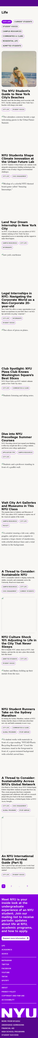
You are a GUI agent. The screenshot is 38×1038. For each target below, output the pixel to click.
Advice (5, 954)
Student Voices (18, 109)
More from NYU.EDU (11, 1021)
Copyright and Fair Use (13, 996)
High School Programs (13, 1032)
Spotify (5, 980)
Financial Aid (8, 1028)
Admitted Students (10, 659)
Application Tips (9, 452)
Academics (7, 950)
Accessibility (8, 1000)
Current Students (27, 591)
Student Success (10, 1035)
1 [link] (3, 886)
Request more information (14, 938)
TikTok (4, 977)
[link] (34, 886)
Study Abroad (24, 732)
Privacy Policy (9, 992)
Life (3, 946)
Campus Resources (10, 243)
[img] (19, 69)
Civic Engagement (19, 176)
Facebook (6, 968)
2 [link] (11, 886)
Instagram (7, 960)
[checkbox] (7, 22)
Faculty (6, 525)
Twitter (5, 964)
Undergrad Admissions (13, 1025)
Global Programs (9, 732)
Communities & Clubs (21, 388)
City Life (6, 109)
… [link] (19, 886)
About (5, 988)
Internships (7, 247)
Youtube (6, 972)
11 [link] (27, 886)
